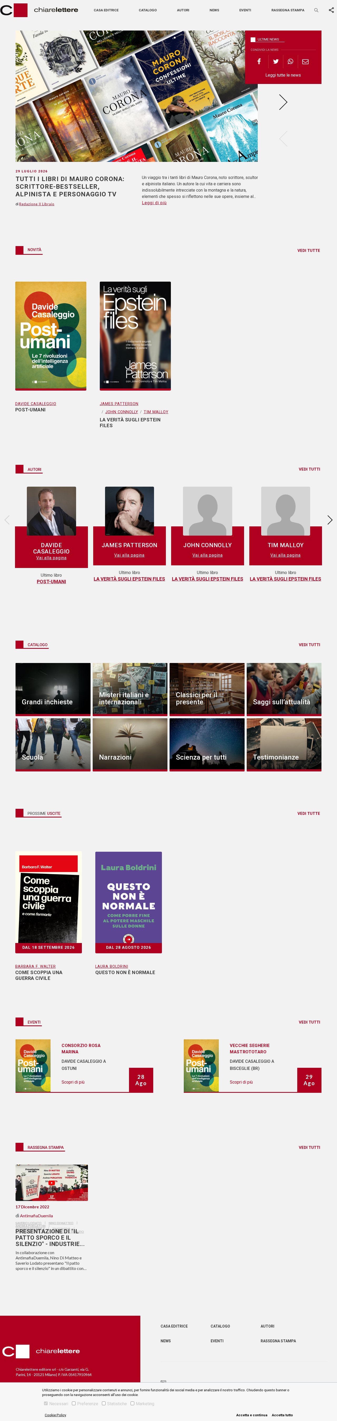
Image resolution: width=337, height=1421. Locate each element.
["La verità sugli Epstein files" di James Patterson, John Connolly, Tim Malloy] (135, 329)
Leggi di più (154, 202)
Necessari (58, 1403)
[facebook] (261, 61)
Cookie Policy (55, 1415)
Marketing (145, 1403)
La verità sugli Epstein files (129, 579)
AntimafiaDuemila (36, 1215)
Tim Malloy (156, 412)
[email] (305, 61)
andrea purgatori (31, 1225)
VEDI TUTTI (309, 469)
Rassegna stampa (287, 10)
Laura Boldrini (111, 966)
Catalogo (148, 10)
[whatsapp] (290, 61)
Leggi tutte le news (283, 75)
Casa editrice (106, 10)
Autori (183, 10)
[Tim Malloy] (285, 513)
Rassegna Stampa (278, 1341)
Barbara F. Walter (35, 966)
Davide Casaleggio (35, 403)
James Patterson (119, 403)
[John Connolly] (207, 513)
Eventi (245, 10)
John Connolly (121, 412)
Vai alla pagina (51, 557)
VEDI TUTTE (309, 250)
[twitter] (276, 61)
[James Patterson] (129, 513)
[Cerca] (316, 10)
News (214, 10)
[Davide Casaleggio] (51, 513)
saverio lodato (29, 1222)
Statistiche (117, 1403)
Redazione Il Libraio (36, 204)
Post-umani (51, 581)
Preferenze (87, 1403)
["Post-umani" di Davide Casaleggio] (50, 329)
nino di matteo (61, 1222)
